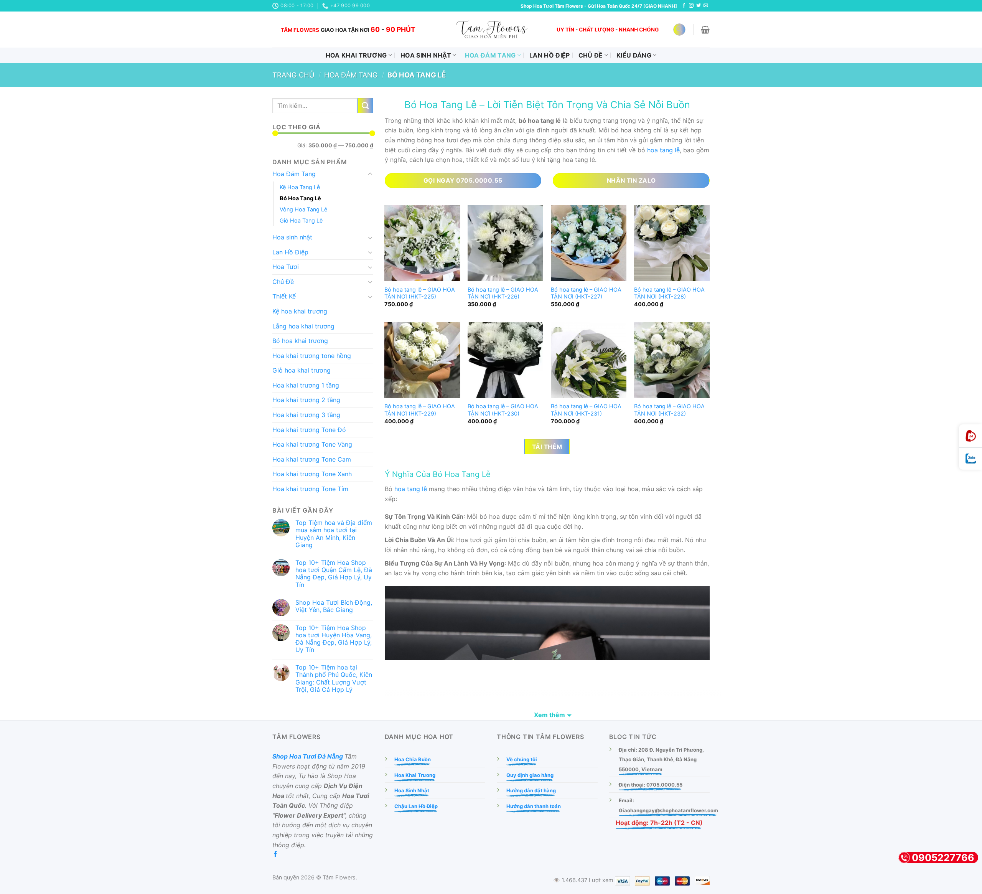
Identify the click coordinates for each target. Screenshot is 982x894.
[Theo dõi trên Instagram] (691, 5)
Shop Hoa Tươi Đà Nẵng (307, 756)
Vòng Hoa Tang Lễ (303, 209)
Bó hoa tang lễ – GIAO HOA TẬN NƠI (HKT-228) (669, 293)
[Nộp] (365, 105)
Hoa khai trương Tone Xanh (312, 474)
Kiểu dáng (633, 55)
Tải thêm (547, 446)
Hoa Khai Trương (356, 55)
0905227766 (943, 857)
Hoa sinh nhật (425, 55)
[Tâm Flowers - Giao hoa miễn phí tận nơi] (491, 29)
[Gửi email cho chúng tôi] (706, 5)
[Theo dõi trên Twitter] (698, 5)
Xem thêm (549, 715)
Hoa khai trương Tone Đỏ (309, 430)
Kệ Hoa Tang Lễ (300, 187)
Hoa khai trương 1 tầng (305, 385)
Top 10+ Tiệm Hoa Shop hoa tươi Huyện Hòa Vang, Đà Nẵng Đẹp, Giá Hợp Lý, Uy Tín (333, 639)
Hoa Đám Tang (490, 55)
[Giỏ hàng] (705, 29)
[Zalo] (970, 459)
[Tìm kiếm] (679, 29)
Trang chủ (293, 75)
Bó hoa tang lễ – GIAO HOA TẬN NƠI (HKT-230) (503, 410)
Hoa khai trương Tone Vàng (312, 444)
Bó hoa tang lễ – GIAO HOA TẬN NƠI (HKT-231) (586, 410)
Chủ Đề (590, 55)
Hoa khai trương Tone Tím (310, 489)
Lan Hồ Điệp (549, 55)
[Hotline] (970, 436)
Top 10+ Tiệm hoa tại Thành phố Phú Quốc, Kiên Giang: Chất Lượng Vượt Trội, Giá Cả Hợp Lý (333, 678)
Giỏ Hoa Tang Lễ (301, 220)
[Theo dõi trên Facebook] (684, 5)
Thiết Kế (284, 296)
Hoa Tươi (285, 267)
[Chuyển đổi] (370, 174)
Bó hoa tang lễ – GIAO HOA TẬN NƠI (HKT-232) (669, 410)
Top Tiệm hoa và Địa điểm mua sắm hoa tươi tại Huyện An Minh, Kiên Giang (333, 534)
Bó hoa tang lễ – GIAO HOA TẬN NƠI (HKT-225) (419, 293)
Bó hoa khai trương (300, 341)
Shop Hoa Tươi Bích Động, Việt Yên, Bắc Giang (333, 606)
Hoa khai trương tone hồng (311, 356)
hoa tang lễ (663, 150)
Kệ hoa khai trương (299, 311)
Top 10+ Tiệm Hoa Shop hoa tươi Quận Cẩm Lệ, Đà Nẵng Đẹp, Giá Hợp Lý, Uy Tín (333, 574)
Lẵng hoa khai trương (303, 326)
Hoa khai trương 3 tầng (306, 415)
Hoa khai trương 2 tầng (306, 400)
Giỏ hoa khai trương (301, 370)
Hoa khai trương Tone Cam (311, 459)
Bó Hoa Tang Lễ (300, 198)
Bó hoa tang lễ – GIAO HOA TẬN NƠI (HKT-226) (503, 293)
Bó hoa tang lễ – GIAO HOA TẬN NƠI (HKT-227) (586, 293)
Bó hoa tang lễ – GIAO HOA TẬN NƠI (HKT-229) (419, 410)
